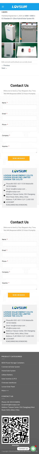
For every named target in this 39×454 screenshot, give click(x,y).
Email (4, 114)
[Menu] (3, 6)
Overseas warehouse (9, 383)
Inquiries (5, 146)
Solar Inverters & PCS (9, 379)
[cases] (19, 40)
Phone (4, 125)
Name (4, 103)
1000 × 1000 (29, 16)
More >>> (5, 390)
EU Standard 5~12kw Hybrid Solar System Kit (18, 18)
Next (4, 68)
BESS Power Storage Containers (13, 363)
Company (5, 135)
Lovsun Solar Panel (8, 387)
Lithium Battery (7, 375)
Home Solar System (8, 371)
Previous (6, 65)
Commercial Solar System (11, 367)
